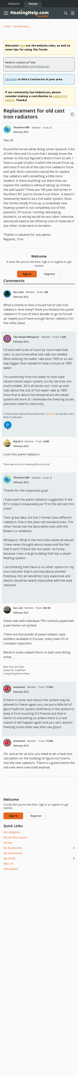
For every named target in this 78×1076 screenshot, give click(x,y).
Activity (7, 842)
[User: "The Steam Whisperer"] (7, 338)
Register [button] (49, 274)
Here (22, 45)
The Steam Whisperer (26, 337)
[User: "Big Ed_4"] (7, 443)
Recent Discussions (15, 837)
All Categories (11, 832)
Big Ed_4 (18, 441)
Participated (10, 869)
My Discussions (13, 853)
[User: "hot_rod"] (7, 609)
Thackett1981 (21, 127)
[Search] (65, 13)
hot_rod (18, 608)
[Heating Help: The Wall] (29, 13)
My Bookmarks (39, 848)
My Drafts (39, 858)
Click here (11, 79)
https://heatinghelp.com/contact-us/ (27, 66)
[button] (72, 114)
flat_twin (18, 292)
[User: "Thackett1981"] (7, 129)
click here (50, 413)
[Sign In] (72, 13)
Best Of (8, 863)
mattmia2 (19, 687)
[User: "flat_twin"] (7, 294)
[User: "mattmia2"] (7, 689)
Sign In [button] (27, 274)
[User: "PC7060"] (8, 425)
